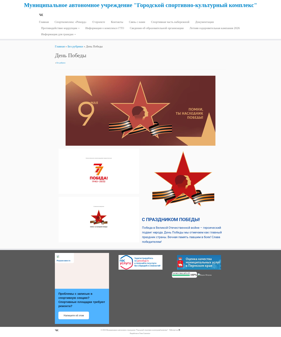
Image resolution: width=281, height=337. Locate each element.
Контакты (117, 21)
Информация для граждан (57, 34)
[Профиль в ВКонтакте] (42, 15)
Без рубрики (75, 46)
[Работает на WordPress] (179, 329)
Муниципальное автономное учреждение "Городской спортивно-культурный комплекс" (140, 5)
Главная (44, 21)
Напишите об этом (74, 315)
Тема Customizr (144, 333)
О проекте (98, 21)
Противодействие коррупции (59, 28)
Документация (204, 21)
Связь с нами (137, 21)
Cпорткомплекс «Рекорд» (70, 21)
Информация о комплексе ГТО (104, 28)
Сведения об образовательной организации (157, 28)
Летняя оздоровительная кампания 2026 (215, 28)
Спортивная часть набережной (170, 21)
